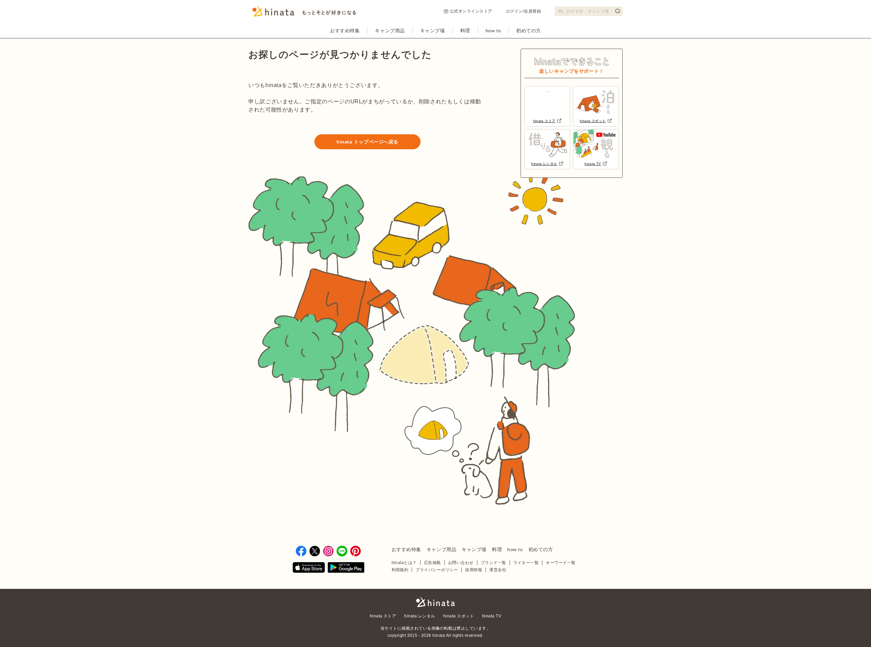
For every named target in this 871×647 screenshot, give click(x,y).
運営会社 (497, 569)
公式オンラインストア (471, 11)
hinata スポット (458, 616)
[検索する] (617, 10)
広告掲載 (432, 562)
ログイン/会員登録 (523, 11)
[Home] (304, 13)
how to (493, 30)
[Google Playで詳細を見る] (346, 569)
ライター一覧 (526, 562)
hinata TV (491, 616)
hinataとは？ (404, 562)
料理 (465, 30)
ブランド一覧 (493, 562)
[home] (435, 603)
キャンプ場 (432, 30)
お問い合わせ (461, 562)
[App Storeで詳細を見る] (309, 569)
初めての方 (528, 30)
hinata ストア (383, 616)
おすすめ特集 (345, 30)
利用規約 (400, 569)
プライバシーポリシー (436, 569)
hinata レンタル (419, 616)
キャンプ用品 (390, 30)
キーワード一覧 (560, 562)
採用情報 (473, 569)
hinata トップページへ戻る (367, 141)
